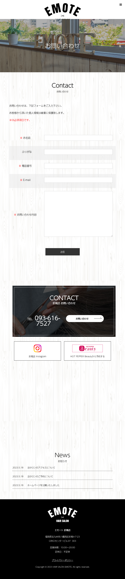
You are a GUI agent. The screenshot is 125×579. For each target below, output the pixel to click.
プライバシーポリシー (62, 560)
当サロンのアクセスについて (41, 467)
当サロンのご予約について (40, 476)
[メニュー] (120, 4)
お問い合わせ (82, 318)
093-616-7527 (47, 321)
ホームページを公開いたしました (43, 485)
